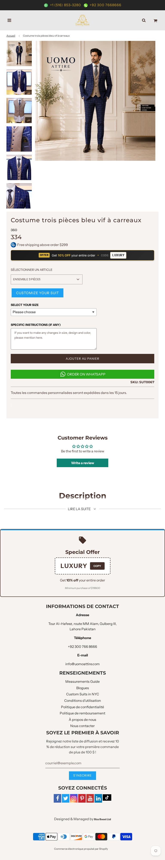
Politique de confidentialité (82, 707)
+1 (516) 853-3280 (65, 5)
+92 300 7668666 (105, 5)
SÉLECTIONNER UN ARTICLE (31, 270)
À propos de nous (82, 719)
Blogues (82, 688)
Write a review (82, 463)
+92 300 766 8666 (82, 646)
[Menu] (9, 20)
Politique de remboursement (82, 713)
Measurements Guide (82, 681)
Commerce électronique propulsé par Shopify (81, 848)
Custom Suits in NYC (82, 694)
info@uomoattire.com (82, 664)
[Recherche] (144, 20)
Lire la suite (79, 509)
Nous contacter (82, 726)
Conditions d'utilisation (82, 700)
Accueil (10, 35)
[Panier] (155, 20)
